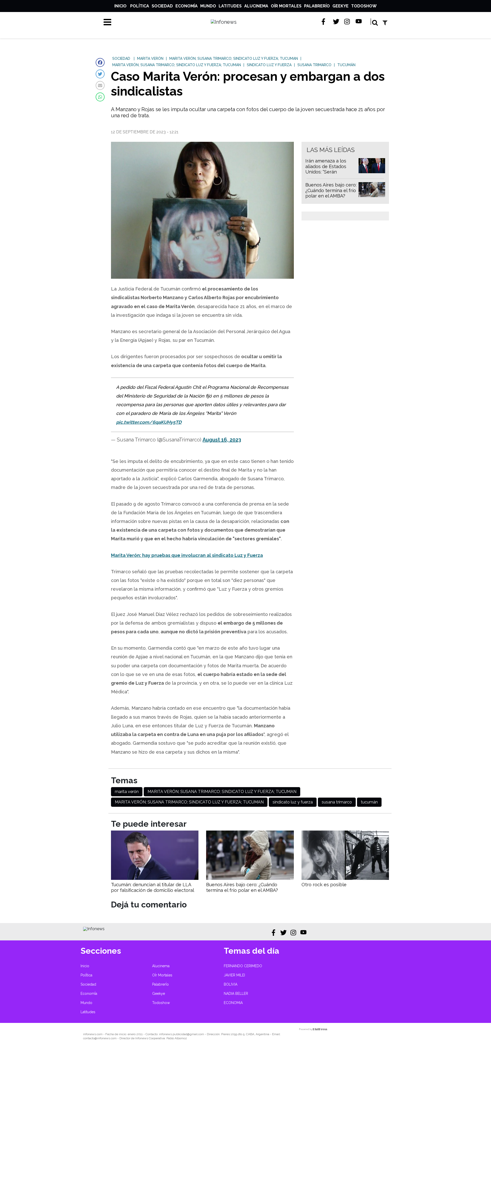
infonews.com (93, 1034)
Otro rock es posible (324, 884)
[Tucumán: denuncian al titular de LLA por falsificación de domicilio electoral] (154, 878)
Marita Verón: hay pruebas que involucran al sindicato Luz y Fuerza (187, 555)
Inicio (120, 6)
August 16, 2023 (222, 440)
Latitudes (230, 6)
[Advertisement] (153, 1124)
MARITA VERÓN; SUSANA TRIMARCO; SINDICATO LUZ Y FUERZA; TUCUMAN (222, 791)
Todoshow (364, 6)
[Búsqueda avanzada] (385, 22)
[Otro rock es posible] (345, 878)
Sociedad (162, 6)
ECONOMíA (233, 1003)
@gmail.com (195, 1034)
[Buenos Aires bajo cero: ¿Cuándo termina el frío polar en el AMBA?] (250, 878)
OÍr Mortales (286, 6)
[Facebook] (100, 62)
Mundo (208, 6)
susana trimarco (337, 802)
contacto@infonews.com (100, 1038)
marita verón (127, 791)
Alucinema (256, 6)
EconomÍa (186, 6)
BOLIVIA (230, 984)
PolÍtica (139, 6)
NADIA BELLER (236, 993)
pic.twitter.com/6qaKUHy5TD (149, 422)
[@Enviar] (100, 85)
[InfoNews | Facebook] (325, 21)
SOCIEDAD (121, 58)
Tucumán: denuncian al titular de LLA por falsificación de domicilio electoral (152, 887)
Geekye (340, 6)
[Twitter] (100, 73)
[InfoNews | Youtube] (358, 21)
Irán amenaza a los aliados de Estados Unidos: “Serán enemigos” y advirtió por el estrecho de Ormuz (327, 174)
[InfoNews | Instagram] (347, 21)
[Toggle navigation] (107, 22)
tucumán (369, 802)
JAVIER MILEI (234, 975)
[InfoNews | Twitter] (336, 21)
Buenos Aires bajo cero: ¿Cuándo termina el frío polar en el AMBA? (330, 190)
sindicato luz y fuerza (293, 802)
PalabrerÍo (317, 6)
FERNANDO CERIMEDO (243, 966)
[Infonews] (94, 928)
